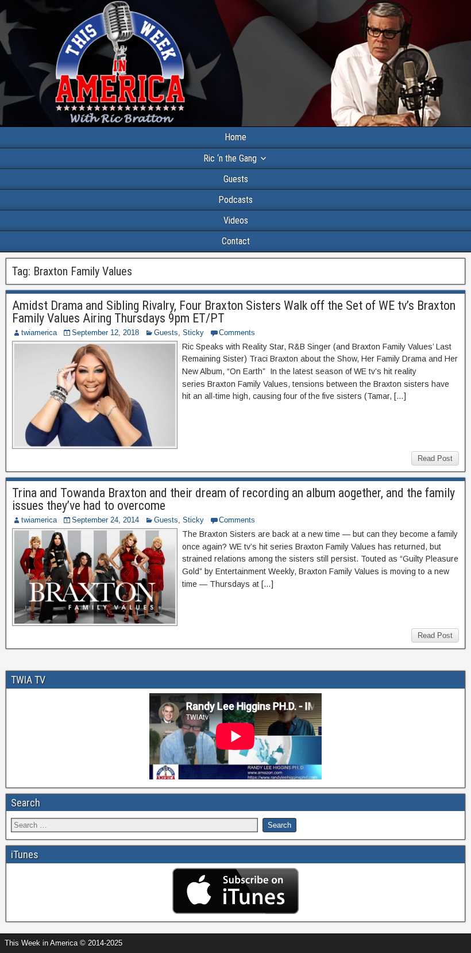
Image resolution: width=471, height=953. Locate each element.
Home (235, 137)
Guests (235, 179)
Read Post (435, 458)
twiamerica (39, 332)
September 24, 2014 (105, 520)
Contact (236, 241)
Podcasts (235, 199)
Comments (237, 332)
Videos (235, 220)
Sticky (193, 332)
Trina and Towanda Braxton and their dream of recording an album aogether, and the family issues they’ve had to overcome (233, 499)
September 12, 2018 (105, 332)
